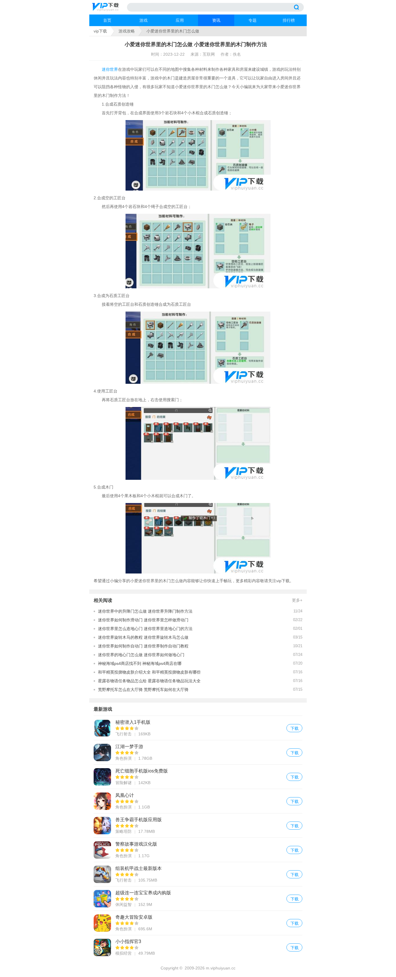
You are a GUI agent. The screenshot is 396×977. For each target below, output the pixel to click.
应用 (180, 20)
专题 (252, 20)
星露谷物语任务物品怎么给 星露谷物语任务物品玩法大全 (149, 681)
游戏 (143, 20)
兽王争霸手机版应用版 (198, 825)
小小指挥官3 (198, 947)
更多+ (297, 600)
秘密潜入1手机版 (198, 728)
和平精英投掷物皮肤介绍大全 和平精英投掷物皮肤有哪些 (149, 672)
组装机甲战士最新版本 (198, 874)
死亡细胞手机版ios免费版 (198, 777)
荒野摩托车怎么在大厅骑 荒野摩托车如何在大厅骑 (143, 689)
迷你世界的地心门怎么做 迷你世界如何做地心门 (141, 654)
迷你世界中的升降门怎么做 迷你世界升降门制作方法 (145, 611)
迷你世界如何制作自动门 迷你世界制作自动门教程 (143, 646)
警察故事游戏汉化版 (198, 850)
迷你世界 (110, 69)
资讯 (216, 20)
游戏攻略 (127, 31)
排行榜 (289, 20)
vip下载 (100, 31)
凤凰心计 (198, 801)
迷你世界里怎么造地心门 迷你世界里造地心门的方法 (145, 628)
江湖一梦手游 (198, 752)
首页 (107, 20)
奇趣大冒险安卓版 (198, 923)
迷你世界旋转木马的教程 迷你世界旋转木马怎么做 (143, 637)
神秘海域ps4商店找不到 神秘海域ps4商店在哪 (139, 663)
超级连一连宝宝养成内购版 (198, 898)
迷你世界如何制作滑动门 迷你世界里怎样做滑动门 (143, 620)
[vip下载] (109, 7)
